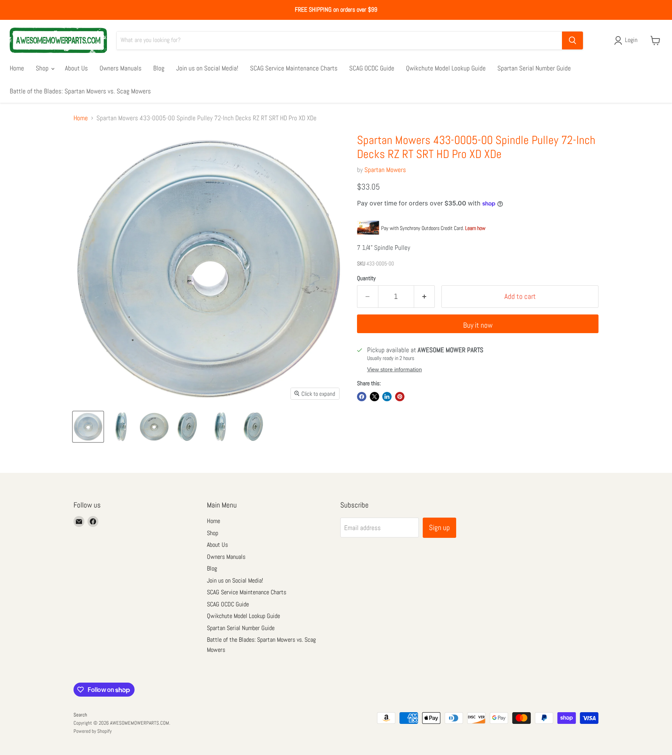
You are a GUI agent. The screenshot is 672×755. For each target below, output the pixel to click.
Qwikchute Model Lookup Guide (446, 68)
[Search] (572, 40)
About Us (76, 68)
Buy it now (478, 325)
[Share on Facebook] (361, 396)
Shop (43, 68)
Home (17, 68)
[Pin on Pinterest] (399, 396)
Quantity (366, 278)
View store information (394, 369)
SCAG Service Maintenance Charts (294, 68)
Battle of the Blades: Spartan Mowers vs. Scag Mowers (80, 91)
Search (80, 714)
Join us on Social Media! (207, 68)
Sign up (439, 527)
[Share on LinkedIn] (387, 396)
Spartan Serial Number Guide (534, 68)
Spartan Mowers (385, 169)
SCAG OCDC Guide (371, 68)
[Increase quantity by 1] (424, 296)
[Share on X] (374, 396)
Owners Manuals (121, 68)
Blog (158, 68)
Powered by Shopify (93, 731)
